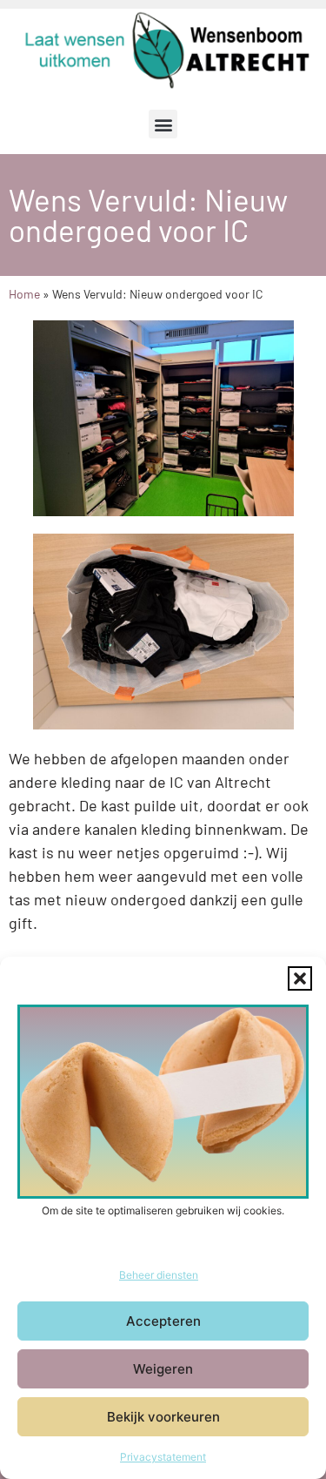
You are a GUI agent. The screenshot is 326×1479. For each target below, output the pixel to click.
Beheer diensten (158, 1274)
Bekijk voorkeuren (163, 1416)
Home (24, 293)
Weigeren (163, 1369)
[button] (300, 978)
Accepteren (163, 1321)
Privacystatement (163, 1456)
